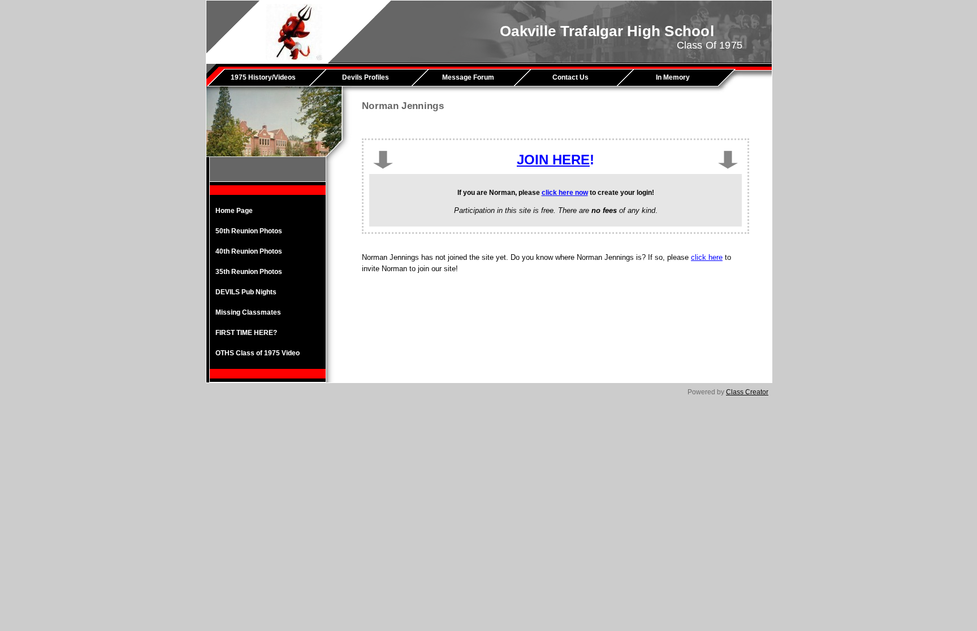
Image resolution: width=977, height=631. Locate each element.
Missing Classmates (248, 312)
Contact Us (570, 77)
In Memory (673, 77)
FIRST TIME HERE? (246, 333)
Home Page (234, 211)
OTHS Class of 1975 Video (257, 353)
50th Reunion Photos (248, 231)
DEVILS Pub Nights (245, 292)
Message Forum (468, 77)
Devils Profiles (365, 77)
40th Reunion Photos (248, 251)
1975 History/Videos (263, 77)
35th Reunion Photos (248, 272)
